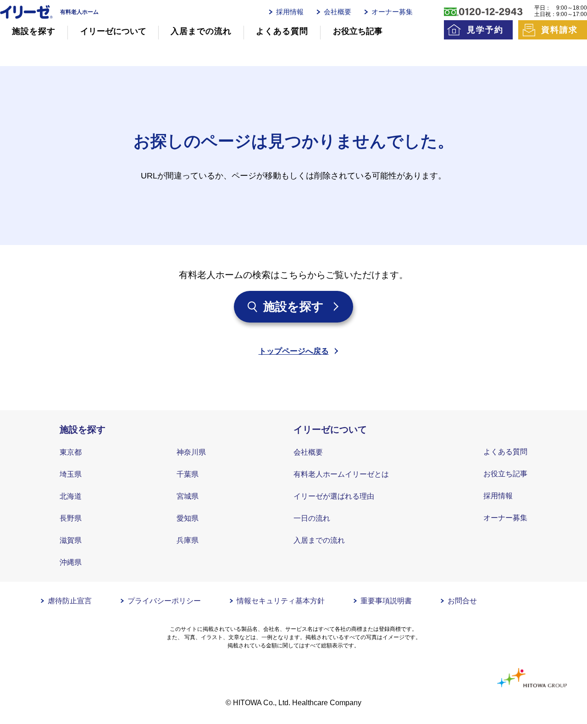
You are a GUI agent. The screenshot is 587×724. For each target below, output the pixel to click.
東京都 (71, 452)
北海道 (71, 496)
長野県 (71, 518)
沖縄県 (71, 562)
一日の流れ (312, 518)
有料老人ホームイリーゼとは (341, 474)
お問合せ (462, 601)
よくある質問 (282, 31)
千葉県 (188, 474)
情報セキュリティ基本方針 (281, 601)
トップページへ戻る (294, 351)
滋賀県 (71, 540)
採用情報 (290, 11)
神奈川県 (191, 452)
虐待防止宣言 (70, 601)
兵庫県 (188, 540)
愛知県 (188, 518)
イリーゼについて (113, 31)
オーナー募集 (392, 11)
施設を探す (33, 31)
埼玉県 (71, 474)
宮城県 (188, 496)
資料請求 (559, 29)
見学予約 (485, 29)
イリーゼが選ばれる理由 (334, 496)
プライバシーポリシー (164, 601)
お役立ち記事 (357, 31)
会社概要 (337, 11)
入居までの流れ (201, 31)
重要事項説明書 (386, 601)
